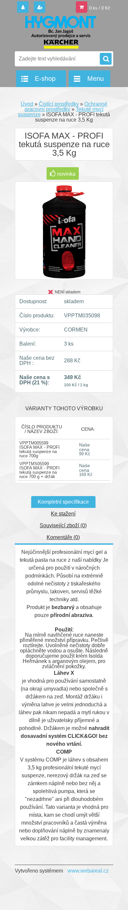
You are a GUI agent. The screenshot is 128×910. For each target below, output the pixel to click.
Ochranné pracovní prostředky (66, 106)
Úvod (27, 104)
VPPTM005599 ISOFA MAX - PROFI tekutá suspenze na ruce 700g (39, 449)
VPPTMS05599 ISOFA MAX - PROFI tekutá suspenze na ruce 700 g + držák (39, 470)
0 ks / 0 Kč (99, 8)
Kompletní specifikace (63, 502)
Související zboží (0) (63, 525)
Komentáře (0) (63, 537)
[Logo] (60, 32)
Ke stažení (63, 513)
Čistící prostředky (59, 104)
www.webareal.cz (88, 871)
